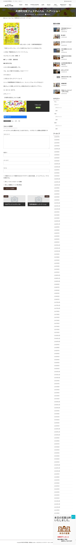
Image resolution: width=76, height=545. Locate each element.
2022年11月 (57, 181)
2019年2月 (56, 269)
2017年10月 (57, 308)
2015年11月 (57, 374)
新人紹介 (63, 35)
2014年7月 (56, 416)
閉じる (73, 516)
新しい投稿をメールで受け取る (13, 185)
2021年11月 (57, 206)
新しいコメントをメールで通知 (13, 181)
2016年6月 (56, 353)
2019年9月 (56, 254)
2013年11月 (57, 431)
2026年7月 (56, 136)
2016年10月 (57, 341)
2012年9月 (56, 474)
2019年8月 (56, 257)
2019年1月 (56, 272)
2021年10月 (57, 209)
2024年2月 (56, 160)
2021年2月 (56, 218)
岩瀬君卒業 (63, 83)
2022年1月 (56, 200)
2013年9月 (56, 437)
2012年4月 (56, 489)
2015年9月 (56, 380)
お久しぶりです (65, 70)
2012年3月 (56, 492)
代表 (19, 121)
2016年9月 (56, 344)
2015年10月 (57, 377)
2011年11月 (57, 504)
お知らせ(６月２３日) (66, 76)
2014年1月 (56, 425)
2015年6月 (56, 386)
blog (12, 121)
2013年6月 (56, 447)
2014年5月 (56, 419)
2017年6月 (56, 320)
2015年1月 (56, 398)
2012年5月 (56, 486)
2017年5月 (56, 323)
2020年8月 (56, 230)
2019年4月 (56, 263)
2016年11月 (57, 338)
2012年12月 (57, 465)
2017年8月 (56, 314)
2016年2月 (56, 365)
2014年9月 (56, 410)
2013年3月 (56, 456)
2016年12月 (57, 335)
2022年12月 (57, 179)
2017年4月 (56, 326)
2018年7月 (56, 287)
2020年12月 (57, 221)
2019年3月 (56, 266)
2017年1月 (56, 332)
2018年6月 (56, 290)
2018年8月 (56, 284)
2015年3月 (56, 395)
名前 (5, 152)
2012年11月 (57, 468)
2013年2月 (56, 459)
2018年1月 (56, 299)
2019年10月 (57, 251)
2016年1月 (56, 368)
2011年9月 (56, 510)
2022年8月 (56, 187)
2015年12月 (57, 371)
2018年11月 (57, 278)
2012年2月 (56, 495)
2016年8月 (56, 347)
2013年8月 (56, 440)
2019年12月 (57, 245)
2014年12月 (57, 401)
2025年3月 (56, 145)
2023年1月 (56, 175)
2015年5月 (56, 389)
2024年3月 (56, 157)
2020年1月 (56, 242)
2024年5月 (56, 154)
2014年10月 (57, 407)
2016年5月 (56, 356)
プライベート (58, 107)
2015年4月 (56, 392)
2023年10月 (57, 166)
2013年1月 (56, 462)
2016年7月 (56, 350)
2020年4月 (56, 236)
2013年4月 (56, 453)
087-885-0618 (68, 1)
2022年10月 (57, 185)
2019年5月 (56, 260)
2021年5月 (56, 212)
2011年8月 (56, 513)
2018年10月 (57, 281)
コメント (6, 134)
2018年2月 (56, 296)
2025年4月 (56, 142)
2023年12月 (57, 163)
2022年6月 (56, 191)
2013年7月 (56, 443)
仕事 (16, 121)
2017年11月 (57, 305)
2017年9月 (56, 311)
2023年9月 (56, 169)
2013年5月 (56, 449)
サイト (5, 168)
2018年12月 (57, 275)
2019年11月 (57, 248)
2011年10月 (57, 507)
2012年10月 (57, 471)
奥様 (55, 122)
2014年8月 (56, 413)
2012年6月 (56, 483)
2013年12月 (57, 428)
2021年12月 (57, 203)
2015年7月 (56, 383)
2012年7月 (56, 480)
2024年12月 (57, 148)
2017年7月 (56, 317)
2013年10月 (57, 434)
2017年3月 (56, 329)
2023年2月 (56, 172)
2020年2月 (56, 239)
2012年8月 (56, 477)
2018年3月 (56, 293)
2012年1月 (56, 498)
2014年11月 (57, 404)
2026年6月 (56, 139)
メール (5, 160)
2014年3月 (56, 422)
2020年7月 (56, 233)
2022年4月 (56, 197)
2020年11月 (57, 224)
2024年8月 (56, 151)
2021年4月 (56, 215)
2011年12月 (57, 501)
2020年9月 (56, 227)
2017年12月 (57, 302)
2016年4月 (56, 359)
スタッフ (56, 104)
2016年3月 (56, 362)
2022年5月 (56, 194)
